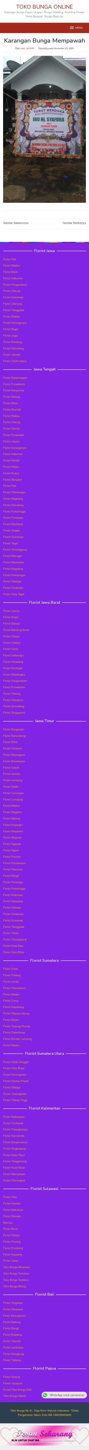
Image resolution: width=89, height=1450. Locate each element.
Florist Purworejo (13, 518)
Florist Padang (11, 975)
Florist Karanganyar (14, 323)
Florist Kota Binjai (13, 1068)
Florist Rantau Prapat (16, 1081)
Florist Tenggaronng (15, 1161)
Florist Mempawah (14, 1174)
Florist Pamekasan (14, 863)
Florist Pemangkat (14, 1180)
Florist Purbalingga (14, 511)
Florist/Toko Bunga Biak (17, 1389)
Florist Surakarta (13, 588)
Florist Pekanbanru (14, 988)
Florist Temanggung (15, 549)
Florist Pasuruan (13, 869)
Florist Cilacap (11, 291)
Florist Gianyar (12, 1341)
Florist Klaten (11, 467)
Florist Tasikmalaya (14, 361)
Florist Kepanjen (13, 825)
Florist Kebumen (13, 278)
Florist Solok (10, 969)
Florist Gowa (10, 1260)
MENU (79, 28)
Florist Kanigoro (12, 748)
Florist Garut (10, 649)
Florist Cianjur (11, 636)
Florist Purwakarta (14, 687)
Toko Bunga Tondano (15, 1280)
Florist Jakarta (11, 354)
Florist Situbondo (13, 914)
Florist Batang (11, 397)
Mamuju (8, 1222)
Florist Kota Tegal (13, 594)
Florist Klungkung (13, 1354)
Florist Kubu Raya (14, 1155)
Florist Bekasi (11, 623)
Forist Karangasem (14, 1315)
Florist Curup (10, 1000)
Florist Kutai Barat (14, 1167)
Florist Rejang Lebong (16, 1013)
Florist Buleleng (12, 1335)
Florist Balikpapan (14, 1117)
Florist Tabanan (12, 1360)
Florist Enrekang (13, 1248)
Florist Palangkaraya (15, 1129)
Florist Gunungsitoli (14, 1074)
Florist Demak (11, 428)
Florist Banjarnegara (15, 378)
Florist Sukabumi (13, 700)
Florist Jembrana (13, 1347)
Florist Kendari (11, 1203)
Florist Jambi (11, 981)
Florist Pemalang (13, 505)
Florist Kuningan (13, 668)
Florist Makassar (13, 1210)
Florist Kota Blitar (13, 952)
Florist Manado (12, 1216)
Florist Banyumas (13, 390)
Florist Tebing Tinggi (15, 1100)
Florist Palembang (14, 1032)
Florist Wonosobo (13, 562)
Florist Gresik (11, 767)
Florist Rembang (13, 524)
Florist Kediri (10, 786)
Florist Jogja (10, 335)
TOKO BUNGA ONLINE (44, 7)
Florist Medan (11, 994)
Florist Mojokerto (13, 831)
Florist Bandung (12, 342)
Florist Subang (11, 693)
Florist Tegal (10, 543)
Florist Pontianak (13, 1123)
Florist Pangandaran (15, 285)
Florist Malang (11, 818)
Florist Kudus (11, 473)
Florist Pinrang (11, 1241)
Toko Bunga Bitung (14, 1286)
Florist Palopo (11, 1235)
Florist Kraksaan (13, 895)
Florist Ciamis (11, 611)
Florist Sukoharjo (13, 297)
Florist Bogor (10, 329)
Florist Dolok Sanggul (16, 1062)
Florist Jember (11, 774)
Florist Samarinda (13, 1136)
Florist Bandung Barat (16, 630)
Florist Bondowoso (14, 761)
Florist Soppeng (12, 1254)
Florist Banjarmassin (15, 1142)
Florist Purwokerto (14, 384)
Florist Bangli (11, 1328)
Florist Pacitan (11, 857)
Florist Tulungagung (14, 939)
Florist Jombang (12, 780)
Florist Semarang (13, 348)
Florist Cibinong (12, 304)
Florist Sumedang (13, 706)
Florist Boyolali (12, 409)
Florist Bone (10, 1229)
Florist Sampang (13, 901)
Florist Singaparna (14, 712)
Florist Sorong (11, 1377)
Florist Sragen (11, 530)
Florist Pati (9, 259)
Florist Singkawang (14, 1148)
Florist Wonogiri (12, 556)
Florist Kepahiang (13, 1007)
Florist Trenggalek (13, 310)
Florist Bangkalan (13, 729)
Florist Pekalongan (14, 492)
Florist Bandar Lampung (17, 1039)
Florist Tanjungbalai (14, 1094)
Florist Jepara (11, 441)
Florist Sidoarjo (12, 907)
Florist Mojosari (12, 837)
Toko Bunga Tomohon (16, 1273)
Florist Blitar (10, 742)
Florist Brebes (11, 316)
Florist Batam (11, 1020)
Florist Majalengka (14, 674)
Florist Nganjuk (12, 844)
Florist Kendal (11, 460)
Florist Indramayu (13, 655)
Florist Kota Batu (13, 946)
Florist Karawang (13, 662)
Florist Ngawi (11, 850)
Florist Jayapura (12, 1383)
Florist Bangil (11, 876)
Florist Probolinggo (14, 888)
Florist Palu (10, 1197)
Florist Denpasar (13, 1309)
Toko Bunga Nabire (14, 1396)
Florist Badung (11, 1322)
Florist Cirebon (11, 643)
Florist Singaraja (13, 1303)
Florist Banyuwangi (14, 736)
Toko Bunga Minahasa (16, 1267)
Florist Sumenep (13, 920)
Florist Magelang (13, 498)
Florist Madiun (11, 265)
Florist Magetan (12, 812)
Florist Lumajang (13, 799)
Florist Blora (10, 272)
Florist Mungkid (12, 479)
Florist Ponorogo (13, 882)
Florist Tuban (11, 933)
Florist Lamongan (13, 793)
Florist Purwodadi (13, 435)
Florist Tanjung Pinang (16, 1026)
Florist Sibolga (11, 1087)
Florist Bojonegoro (14, 755)
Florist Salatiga (12, 581)
